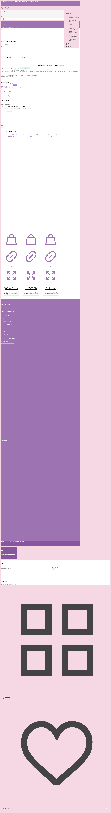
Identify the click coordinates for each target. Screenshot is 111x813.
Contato (4, 331)
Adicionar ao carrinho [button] (11, 294)
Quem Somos (5, 318)
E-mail (2, 125)
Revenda (5, 320)
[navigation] (55, 580)
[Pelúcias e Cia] (5, 8)
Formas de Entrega (7, 322)
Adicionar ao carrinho (5, 82)
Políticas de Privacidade (7, 324)
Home (4, 24)
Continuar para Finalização (6, 584)
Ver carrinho (13, 584)
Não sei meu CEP (4, 86)
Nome (2, 123)
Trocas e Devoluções (7, 334)
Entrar (54, 568)
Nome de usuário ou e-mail (6, 568)
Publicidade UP (25, 541)
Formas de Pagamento (7, 321)
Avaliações (5, 92)
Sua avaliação (4, 110)
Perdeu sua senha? (4, 572)
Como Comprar (6, 332)
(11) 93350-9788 (4, 308)
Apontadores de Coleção (8, 26)
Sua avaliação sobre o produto (7, 120)
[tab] (41, 91)
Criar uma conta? (4, 574)
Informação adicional (7, 91)
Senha (60, 568)
